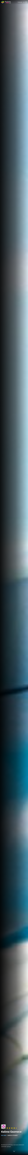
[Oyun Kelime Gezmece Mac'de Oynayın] (14, 1140)
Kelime (3, 1135)
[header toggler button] (26, 2)
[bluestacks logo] (6, 2)
